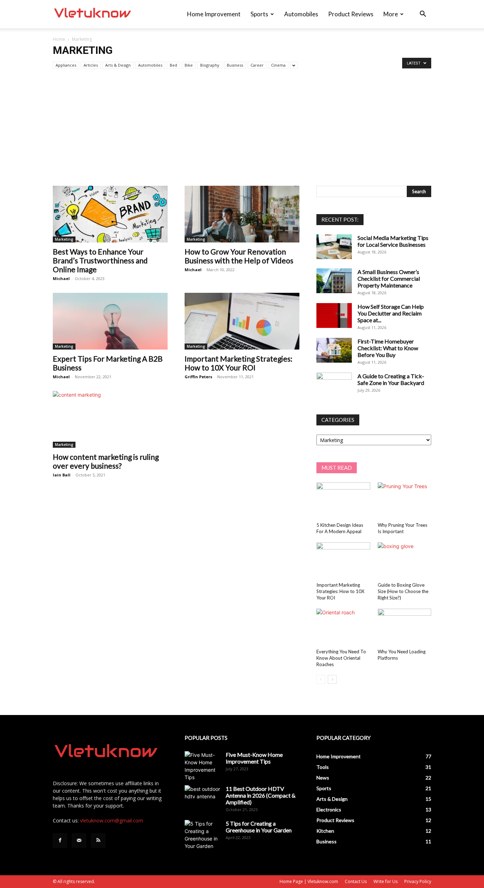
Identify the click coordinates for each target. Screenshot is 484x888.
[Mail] (79, 840)
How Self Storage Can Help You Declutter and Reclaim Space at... (391, 313)
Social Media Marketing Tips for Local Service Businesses (393, 241)
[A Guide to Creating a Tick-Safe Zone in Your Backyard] (334, 385)
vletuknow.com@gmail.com (111, 820)
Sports (259, 14)
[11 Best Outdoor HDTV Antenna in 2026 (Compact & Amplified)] (202, 797)
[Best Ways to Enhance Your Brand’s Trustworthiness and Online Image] (110, 214)
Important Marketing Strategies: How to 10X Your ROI (238, 363)
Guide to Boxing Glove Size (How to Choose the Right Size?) (403, 591)
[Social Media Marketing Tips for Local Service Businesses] (334, 246)
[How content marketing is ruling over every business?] (110, 419)
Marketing (64, 239)
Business (235, 65)
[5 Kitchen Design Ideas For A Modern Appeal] (343, 500)
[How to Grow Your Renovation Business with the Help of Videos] (242, 214)
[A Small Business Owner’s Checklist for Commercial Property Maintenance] (334, 280)
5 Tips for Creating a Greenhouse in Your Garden (259, 826)
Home (59, 39)
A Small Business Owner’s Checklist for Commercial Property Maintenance (389, 278)
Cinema (278, 65)
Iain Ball (62, 474)
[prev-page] (320, 679)
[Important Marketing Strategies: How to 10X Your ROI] (242, 321)
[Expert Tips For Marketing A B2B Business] (110, 321)
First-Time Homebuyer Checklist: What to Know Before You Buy (388, 348)
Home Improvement (214, 14)
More (390, 14)
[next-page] (332, 679)
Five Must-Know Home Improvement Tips (254, 758)
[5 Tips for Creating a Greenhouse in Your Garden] (202, 835)
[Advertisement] (242, 132)
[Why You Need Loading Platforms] (405, 627)
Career (257, 65)
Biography (209, 65)
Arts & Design (118, 65)
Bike (189, 65)
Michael (61, 278)
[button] (422, 14)
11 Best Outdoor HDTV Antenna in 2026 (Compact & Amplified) (261, 795)
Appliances (66, 65)
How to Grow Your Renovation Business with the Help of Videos (239, 256)
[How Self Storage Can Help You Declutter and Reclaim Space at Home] (334, 315)
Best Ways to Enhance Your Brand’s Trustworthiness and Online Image (100, 260)
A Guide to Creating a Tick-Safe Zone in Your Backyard (391, 379)
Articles (91, 65)
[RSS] (98, 840)
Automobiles (301, 14)
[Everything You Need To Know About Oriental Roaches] (343, 627)
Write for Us (385, 881)
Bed (173, 65)
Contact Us (356, 881)
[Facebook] (60, 840)
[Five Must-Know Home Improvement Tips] (202, 766)
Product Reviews (350, 14)
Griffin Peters (198, 376)
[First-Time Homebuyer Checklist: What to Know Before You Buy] (334, 350)
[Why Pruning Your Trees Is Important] (405, 500)
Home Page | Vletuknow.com (309, 881)
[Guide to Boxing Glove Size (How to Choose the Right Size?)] (405, 560)
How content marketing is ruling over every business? (106, 461)
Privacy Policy (417, 881)
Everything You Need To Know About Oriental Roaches (341, 658)
